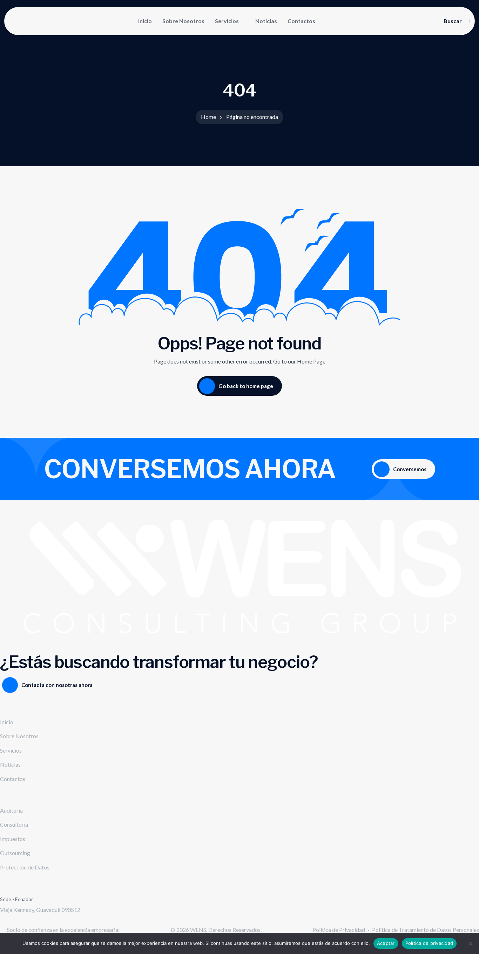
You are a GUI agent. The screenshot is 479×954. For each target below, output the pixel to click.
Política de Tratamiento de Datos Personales (425, 929)
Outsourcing (15, 852)
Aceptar (386, 943)
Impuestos (12, 838)
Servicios (227, 21)
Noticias (266, 21)
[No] (470, 943)
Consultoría (14, 824)
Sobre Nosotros (183, 21)
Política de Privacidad (338, 929)
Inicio (145, 21)
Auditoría (11, 810)
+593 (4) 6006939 (22, 921)
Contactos (301, 21)
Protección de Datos (24, 867)
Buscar (453, 21)
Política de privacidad (429, 943)
